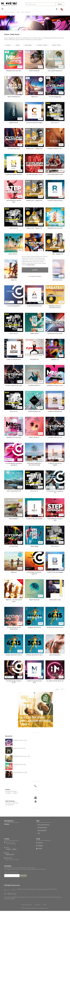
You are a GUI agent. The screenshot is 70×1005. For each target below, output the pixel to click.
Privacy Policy (30, 265)
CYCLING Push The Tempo (55, 333)
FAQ (39, 833)
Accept (35, 270)
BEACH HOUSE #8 (14, 254)
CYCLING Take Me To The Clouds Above (14, 628)
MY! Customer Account (43, 825)
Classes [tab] (8, 45)
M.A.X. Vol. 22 (14, 411)
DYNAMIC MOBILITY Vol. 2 (55, 148)
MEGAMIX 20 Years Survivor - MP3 (21, 756)
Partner (6, 824)
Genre (18, 12)
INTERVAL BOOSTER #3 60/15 (55, 627)
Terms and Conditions (26, 904)
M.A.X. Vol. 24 (14, 228)
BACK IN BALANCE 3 (55, 655)
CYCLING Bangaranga (55, 96)
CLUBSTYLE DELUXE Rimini (55, 200)
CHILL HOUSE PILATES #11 (55, 70)
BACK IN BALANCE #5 (14, 96)
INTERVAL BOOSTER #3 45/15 (13, 655)
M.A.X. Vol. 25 (55, 122)
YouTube (40, 848)
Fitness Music (12, 12)
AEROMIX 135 (55, 359)
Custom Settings (35, 276)
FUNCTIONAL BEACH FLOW (55, 174)
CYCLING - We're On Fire (55, 437)
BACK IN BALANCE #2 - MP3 (20, 772)
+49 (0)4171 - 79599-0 (11, 793)
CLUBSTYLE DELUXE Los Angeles (55, 464)
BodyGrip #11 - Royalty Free (34, 148)
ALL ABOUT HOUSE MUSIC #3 (55, 681)
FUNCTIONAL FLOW (55, 600)
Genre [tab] (18, 45)
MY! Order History (42, 827)
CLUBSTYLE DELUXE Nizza (13, 359)
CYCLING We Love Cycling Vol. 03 (55, 492)
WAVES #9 (14, 280)
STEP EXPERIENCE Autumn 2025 (13, 201)
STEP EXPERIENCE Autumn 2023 (55, 519)
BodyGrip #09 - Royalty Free (55, 254)
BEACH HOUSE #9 (34, 70)
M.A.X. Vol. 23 (14, 333)
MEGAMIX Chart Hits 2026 (13, 70)
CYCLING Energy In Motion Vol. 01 (13, 681)
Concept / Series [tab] (42, 45)
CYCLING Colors (13, 546)
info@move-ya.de (10, 854)
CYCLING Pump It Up (14, 148)
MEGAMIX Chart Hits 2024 (13, 437)
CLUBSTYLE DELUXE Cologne (34, 122)
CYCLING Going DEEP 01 (14, 306)
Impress (45, 904)
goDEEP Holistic (13, 122)
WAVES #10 (34, 96)
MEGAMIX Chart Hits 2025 (55, 228)
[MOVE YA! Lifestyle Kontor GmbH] (9, 4)
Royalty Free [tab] (56, 45)
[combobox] (40, 4)
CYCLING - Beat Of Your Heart (13, 385)
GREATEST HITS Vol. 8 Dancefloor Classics (55, 306)
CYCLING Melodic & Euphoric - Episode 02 (13, 464)
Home (5, 12)
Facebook (40, 843)
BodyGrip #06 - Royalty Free (34, 228)
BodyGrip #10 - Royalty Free (34, 200)
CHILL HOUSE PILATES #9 (14, 491)
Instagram (40, 845)
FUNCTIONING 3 (13, 518)
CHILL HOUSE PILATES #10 (55, 280)
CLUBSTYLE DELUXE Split (55, 411)
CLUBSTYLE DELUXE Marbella (13, 174)
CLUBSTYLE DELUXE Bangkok (55, 572)
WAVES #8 (14, 572)
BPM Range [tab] (28, 45)
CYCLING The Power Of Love (34, 174)
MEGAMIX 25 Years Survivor (55, 385)
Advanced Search (42, 830)
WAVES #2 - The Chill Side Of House (14, 600)
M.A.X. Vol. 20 (55, 546)
